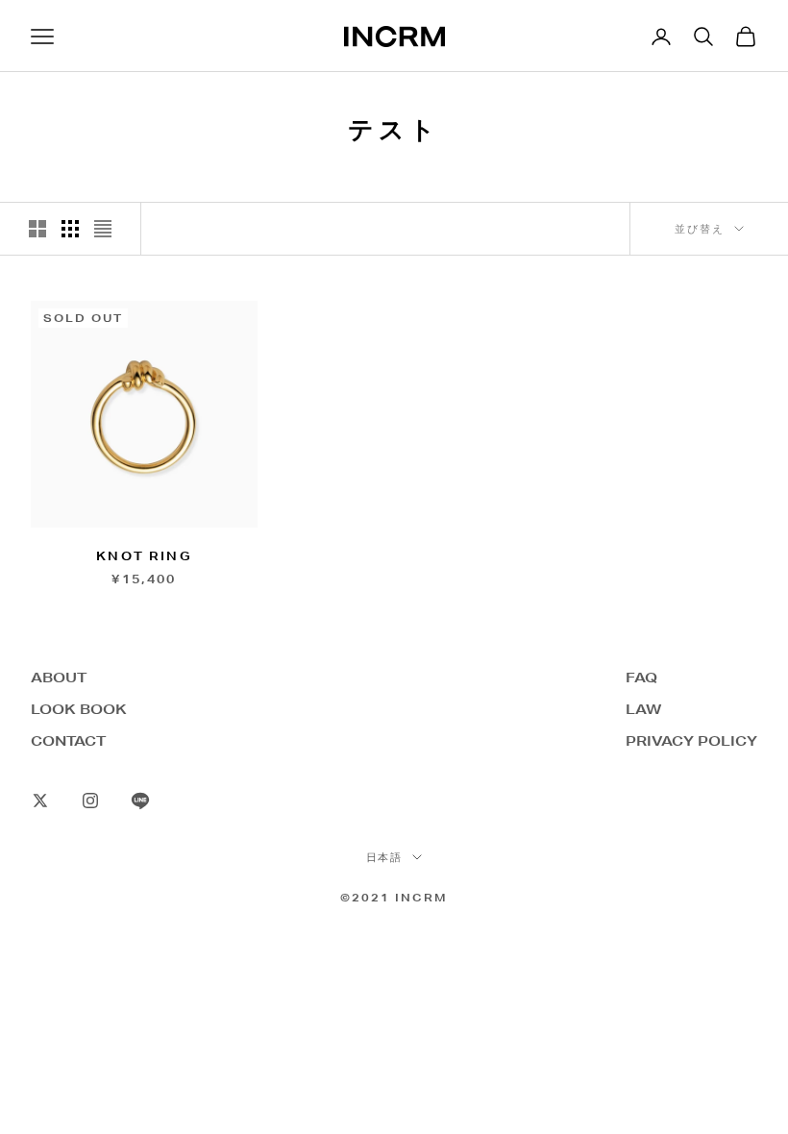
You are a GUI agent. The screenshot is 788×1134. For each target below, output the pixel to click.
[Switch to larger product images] (37, 229)
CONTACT (68, 741)
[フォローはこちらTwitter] (40, 800)
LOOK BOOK (79, 709)
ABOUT (58, 677)
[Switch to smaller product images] (70, 229)
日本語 (385, 857)
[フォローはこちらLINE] (140, 800)
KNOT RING (143, 556)
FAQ (641, 677)
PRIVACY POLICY (691, 741)
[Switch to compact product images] (102, 229)
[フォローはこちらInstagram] (90, 800)
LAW (643, 709)
